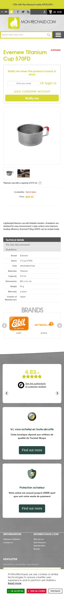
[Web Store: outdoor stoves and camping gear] (32, 23)
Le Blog (11, 12)
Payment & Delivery (11, 539)
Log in (44, 12)
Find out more (32, 450)
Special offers (39, 546)
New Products (40, 542)
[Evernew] (56, 53)
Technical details (15, 240)
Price (21, 197)
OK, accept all (17, 591)
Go (49, 35)
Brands (32, 309)
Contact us (8, 542)
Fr (2, 12)
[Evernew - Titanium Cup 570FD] (32, 135)
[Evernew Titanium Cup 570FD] (9, 173)
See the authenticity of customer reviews (35, 385)
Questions (11, 249)
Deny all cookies (38, 591)
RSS (27, 12)
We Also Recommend (18, 244)
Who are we (39, 539)
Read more (14, 583)
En (6, 12)
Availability (19, 192)
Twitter (22, 12)
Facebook (17, 12)
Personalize (55, 591)
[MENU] (58, 35)
